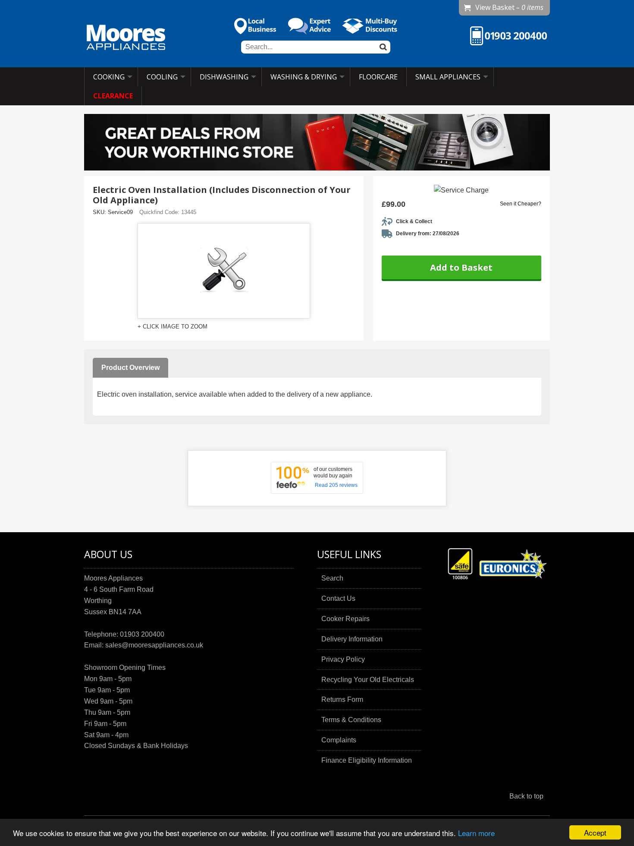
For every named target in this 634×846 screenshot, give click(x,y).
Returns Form (342, 699)
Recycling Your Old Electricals (367, 679)
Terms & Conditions (351, 719)
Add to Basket (461, 267)
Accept (595, 832)
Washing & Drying (303, 77)
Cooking (109, 77)
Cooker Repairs (345, 618)
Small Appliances (447, 77)
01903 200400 (142, 634)
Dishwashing (224, 77)
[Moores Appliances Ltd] (126, 38)
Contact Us (338, 598)
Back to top (526, 796)
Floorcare (378, 77)
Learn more (476, 832)
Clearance (113, 96)
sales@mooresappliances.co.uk (154, 645)
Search (332, 578)
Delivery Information (352, 639)
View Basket (509, 7)
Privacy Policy (343, 659)
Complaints (338, 740)
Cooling (162, 77)
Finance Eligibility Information (366, 760)
